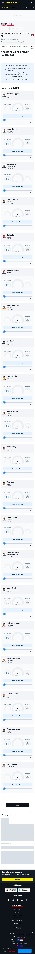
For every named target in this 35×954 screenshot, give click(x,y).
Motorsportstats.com (17, 920)
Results (25, 46)
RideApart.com (17, 923)
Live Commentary (15, 46)
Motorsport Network (14, 951)
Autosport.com (17, 917)
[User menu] (31, 2)
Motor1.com (17, 912)
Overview (4, 46)
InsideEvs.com (17, 909)
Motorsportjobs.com (17, 915)
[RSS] (26, 899)
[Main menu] (3, 2)
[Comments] (31, 59)
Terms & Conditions (8, 949)
